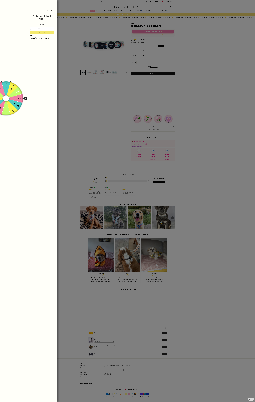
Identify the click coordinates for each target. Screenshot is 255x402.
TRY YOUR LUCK (42, 32)
